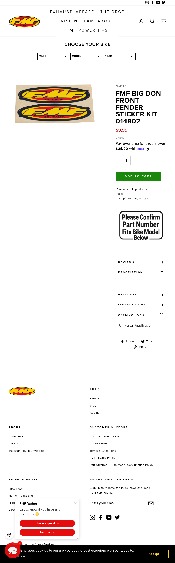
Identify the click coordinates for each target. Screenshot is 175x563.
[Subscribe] (151, 503)
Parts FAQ (15, 489)
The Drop (112, 11)
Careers (14, 443)
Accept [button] (154, 554)
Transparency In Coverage (26, 451)
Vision (69, 21)
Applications (131, 314)
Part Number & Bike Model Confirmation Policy (121, 465)
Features (127, 294)
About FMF (16, 436)
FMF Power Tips (87, 30)
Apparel (86, 11)
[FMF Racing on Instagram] (92, 517)
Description (130, 272)
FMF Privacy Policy (102, 458)
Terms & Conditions (103, 451)
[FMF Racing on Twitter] (117, 517)
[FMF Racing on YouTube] (109, 517)
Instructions (132, 304)
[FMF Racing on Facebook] (100, 517)
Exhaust (61, 11)
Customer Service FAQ (105, 436)
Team (87, 21)
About (106, 21)
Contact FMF (98, 443)
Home (120, 85)
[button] (13, 550)
